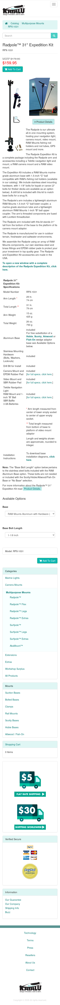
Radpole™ (14, 597)
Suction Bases (12, 692)
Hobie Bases (11, 727)
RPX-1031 (13, 26)
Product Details (44, 121)
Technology (30, 932)
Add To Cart (14, 69)
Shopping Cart (12, 744)
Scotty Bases (12, 720)
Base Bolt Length (12, 528)
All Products (11, 675)
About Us (30, 962)
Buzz (7, 912)
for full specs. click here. (39, 374)
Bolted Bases (12, 699)
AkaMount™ (15, 645)
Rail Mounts (11, 713)
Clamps (9, 706)
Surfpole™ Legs (17, 631)
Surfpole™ (14, 625)
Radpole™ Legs (17, 611)
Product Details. (32, 488)
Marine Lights (12, 577)
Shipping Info (12, 908)
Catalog (15, 23)
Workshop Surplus (14, 668)
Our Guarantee (13, 899)
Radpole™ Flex (17, 604)
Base (5, 506)
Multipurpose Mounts (33, 23)
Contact (30, 970)
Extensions (11, 655)
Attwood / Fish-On (14, 734)
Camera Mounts (13, 584)
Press (30, 947)
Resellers (30, 955)
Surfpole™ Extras (18, 638)
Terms (30, 940)
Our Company (12, 903)
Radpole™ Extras (18, 618)
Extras (8, 661)
